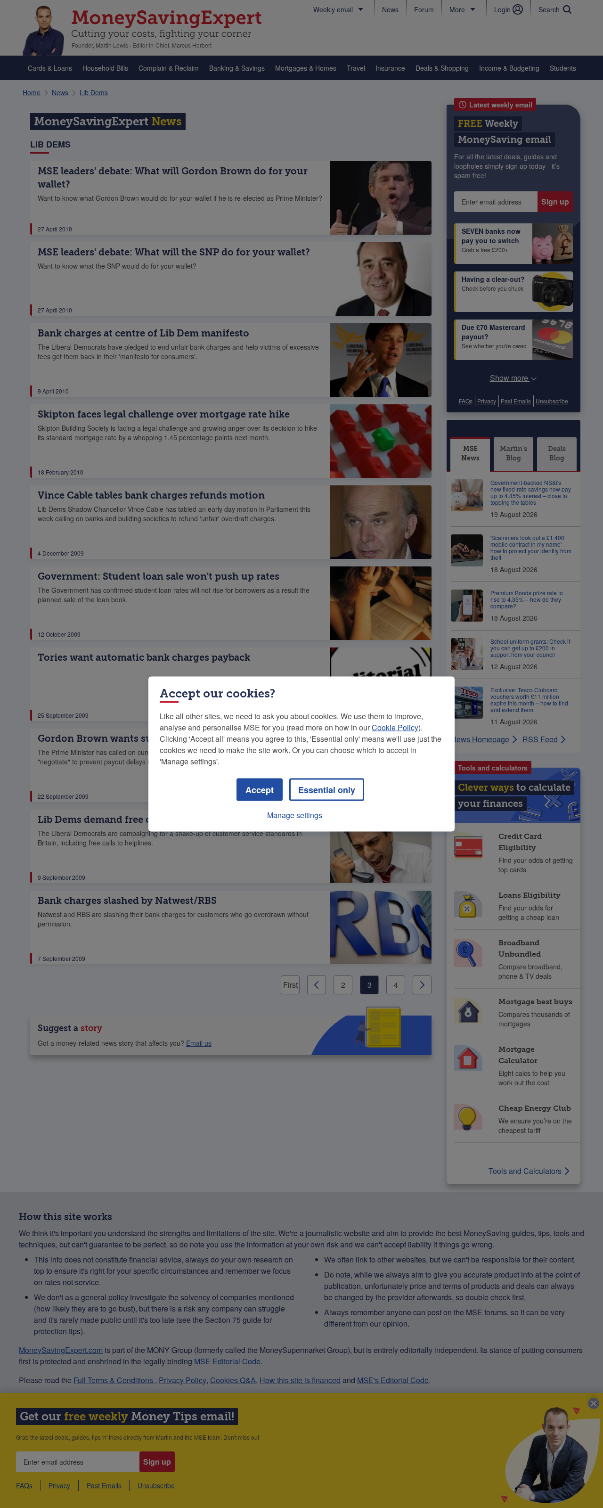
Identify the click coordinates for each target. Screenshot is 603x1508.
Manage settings (294, 815)
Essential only (326, 790)
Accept (259, 790)
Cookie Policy (395, 727)
